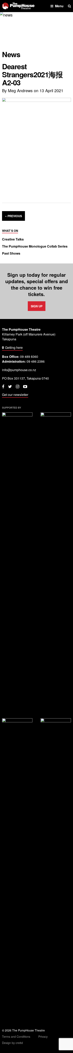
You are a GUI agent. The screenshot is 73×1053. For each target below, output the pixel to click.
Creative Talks (13, 239)
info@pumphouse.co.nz (19, 370)
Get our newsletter (15, 394)
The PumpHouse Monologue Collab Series (35, 246)
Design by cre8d (12, 1043)
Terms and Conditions (16, 1036)
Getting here (14, 347)
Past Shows (11, 253)
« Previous (13, 216)
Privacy (43, 1036)
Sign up (36, 306)
